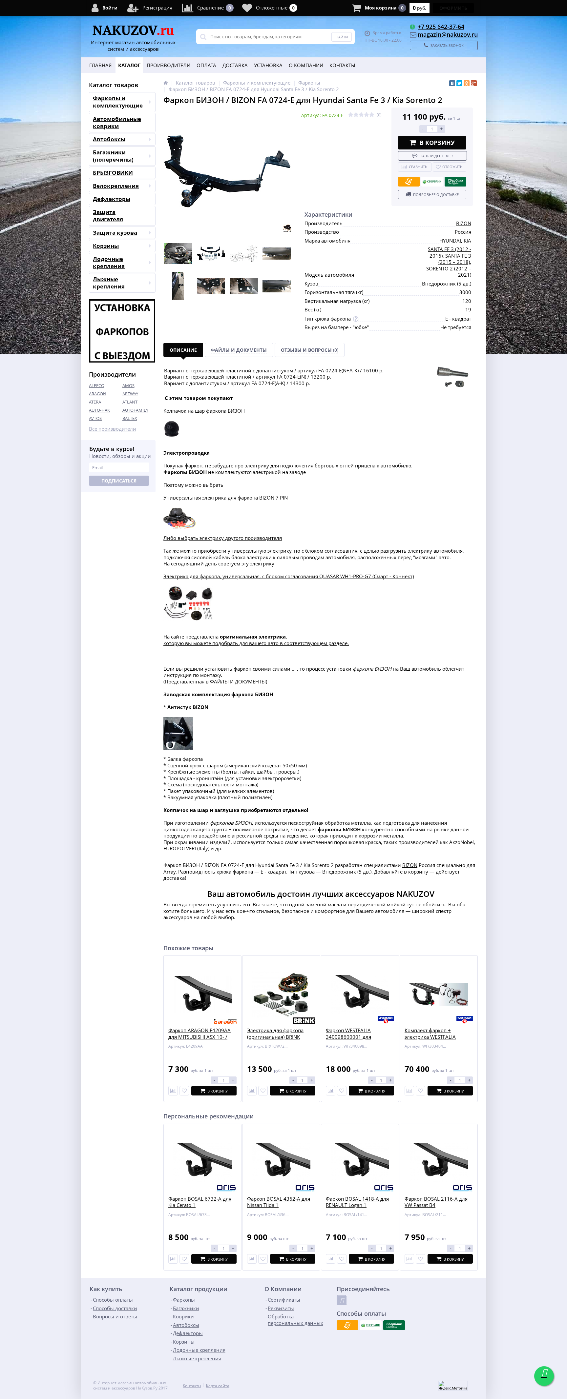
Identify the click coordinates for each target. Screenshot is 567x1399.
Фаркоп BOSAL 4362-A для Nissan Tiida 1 (278, 1202)
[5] (371, 115)
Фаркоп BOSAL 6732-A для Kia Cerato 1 (199, 1202)
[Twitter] (459, 83)
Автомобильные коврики (117, 122)
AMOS (128, 385)
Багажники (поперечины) (113, 155)
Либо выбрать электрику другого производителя (222, 538)
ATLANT (129, 402)
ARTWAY (130, 394)
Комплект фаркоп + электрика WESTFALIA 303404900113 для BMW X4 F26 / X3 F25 (438, 1040)
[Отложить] (184, 1090)
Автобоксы (109, 139)
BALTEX (129, 418)
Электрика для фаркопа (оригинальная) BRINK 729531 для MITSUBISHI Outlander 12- (275, 1040)
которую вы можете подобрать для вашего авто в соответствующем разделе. (256, 643)
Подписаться (118, 481)
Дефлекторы (111, 199)
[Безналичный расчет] (409, 182)
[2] (356, 115)
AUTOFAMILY (135, 410)
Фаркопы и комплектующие (118, 101)
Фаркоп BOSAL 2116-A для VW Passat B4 (436, 1202)
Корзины (106, 245)
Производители (168, 65)
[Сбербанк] (432, 182)
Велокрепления (116, 185)
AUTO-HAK (99, 410)
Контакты (342, 65)
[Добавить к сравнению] (173, 1259)
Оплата (206, 65)
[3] (361, 115)
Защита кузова (115, 232)
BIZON (463, 223)
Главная (100, 65)
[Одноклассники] (467, 83)
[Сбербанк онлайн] (455, 182)
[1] (350, 115)
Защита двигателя (108, 215)
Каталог (129, 65)
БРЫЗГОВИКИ (113, 172)
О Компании (306, 65)
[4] (366, 115)
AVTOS (95, 418)
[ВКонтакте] (452, 83)
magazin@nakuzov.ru (448, 34)
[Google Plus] (474, 83)
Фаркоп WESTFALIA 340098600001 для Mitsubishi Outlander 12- (354, 1036)
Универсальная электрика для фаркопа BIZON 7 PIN (225, 497)
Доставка (235, 65)
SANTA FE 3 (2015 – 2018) (454, 259)
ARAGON (97, 394)
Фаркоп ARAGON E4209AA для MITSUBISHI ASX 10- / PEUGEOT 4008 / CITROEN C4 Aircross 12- (201, 1040)
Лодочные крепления (109, 262)
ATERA (95, 402)
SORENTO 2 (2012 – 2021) (448, 271)
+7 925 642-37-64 (441, 26)
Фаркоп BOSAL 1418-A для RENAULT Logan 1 (357, 1202)
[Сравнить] (173, 1090)
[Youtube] (341, 1300)
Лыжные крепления (109, 282)
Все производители (112, 429)
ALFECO (96, 385)
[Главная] (165, 82)
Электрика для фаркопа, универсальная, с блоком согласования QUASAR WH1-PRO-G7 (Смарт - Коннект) (288, 576)
